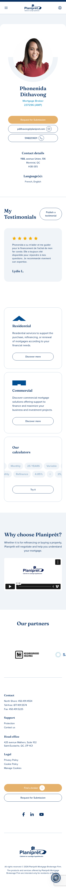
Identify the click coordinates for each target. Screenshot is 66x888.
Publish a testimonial (50, 214)
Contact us (9, 727)
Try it (33, 489)
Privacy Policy (11, 760)
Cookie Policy (11, 764)
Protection (9, 723)
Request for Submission (33, 797)
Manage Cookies (12, 768)
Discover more (33, 356)
